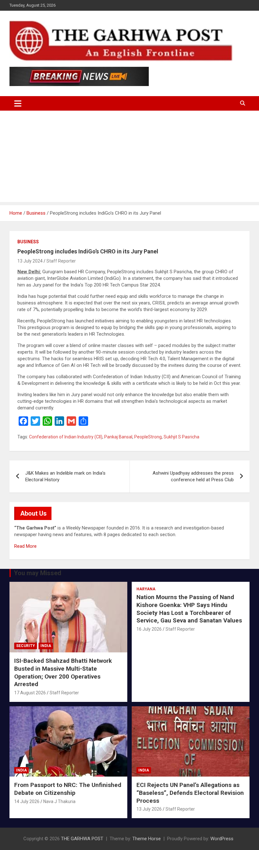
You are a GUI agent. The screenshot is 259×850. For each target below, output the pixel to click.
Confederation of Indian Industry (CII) (65, 436)
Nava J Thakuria (59, 801)
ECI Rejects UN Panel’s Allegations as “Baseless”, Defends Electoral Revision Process (190, 792)
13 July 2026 (149, 809)
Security (25, 646)
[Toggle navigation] (17, 103)
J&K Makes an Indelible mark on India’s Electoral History (65, 476)
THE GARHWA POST (82, 838)
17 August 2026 (30, 692)
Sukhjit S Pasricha (181, 436)
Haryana (145, 589)
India (45, 646)
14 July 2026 (26, 801)
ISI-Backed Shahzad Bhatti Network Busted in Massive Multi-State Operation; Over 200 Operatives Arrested (63, 672)
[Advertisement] (129, 158)
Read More (25, 546)
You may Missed (37, 573)
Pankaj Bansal (118, 436)
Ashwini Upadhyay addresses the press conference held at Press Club (193, 476)
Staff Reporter (61, 260)
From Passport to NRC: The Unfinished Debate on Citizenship (67, 788)
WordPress (221, 838)
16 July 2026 (149, 629)
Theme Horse (146, 838)
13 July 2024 (30, 260)
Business (28, 241)
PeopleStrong (148, 436)
